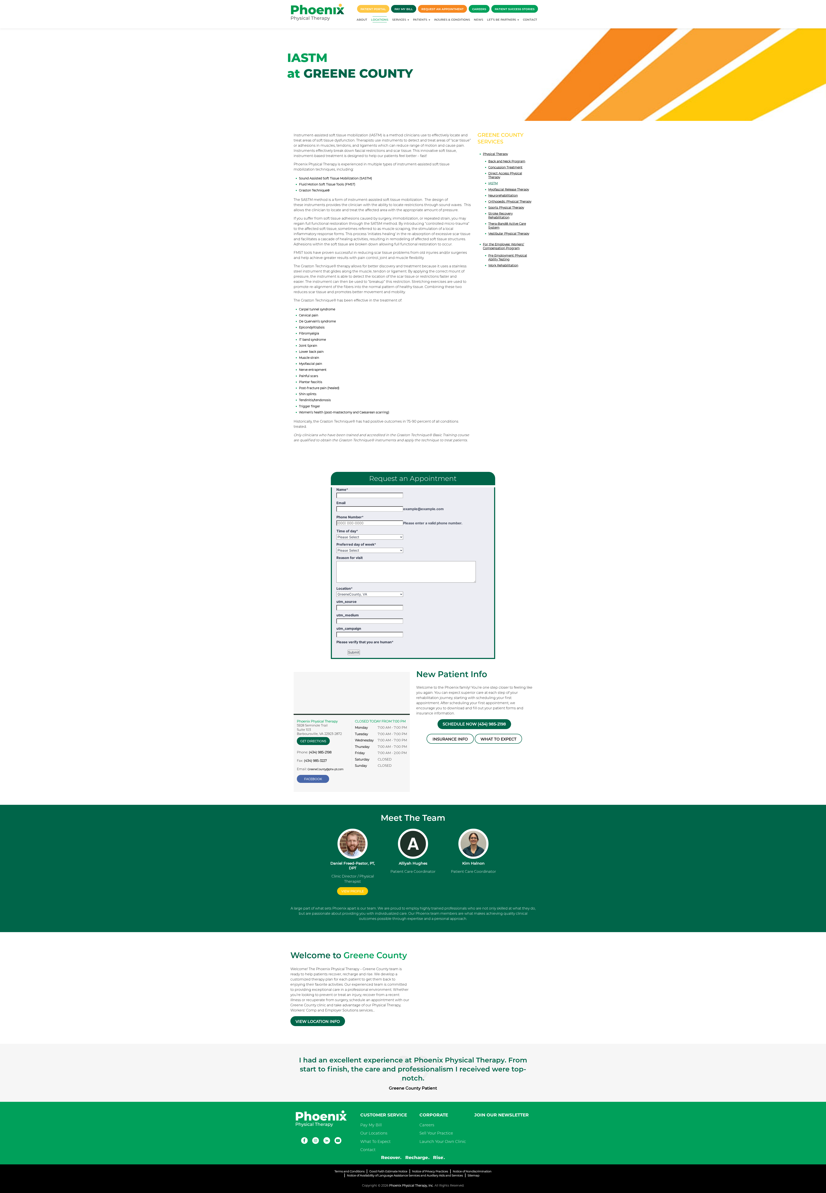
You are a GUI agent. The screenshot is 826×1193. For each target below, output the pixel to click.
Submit (353, 652)
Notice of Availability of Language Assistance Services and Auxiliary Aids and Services (405, 1175)
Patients (420, 19)
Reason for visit (349, 558)
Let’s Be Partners (502, 19)
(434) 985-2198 (320, 752)
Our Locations (373, 1133)
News (478, 19)
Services (399, 19)
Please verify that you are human (364, 642)
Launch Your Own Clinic (442, 1141)
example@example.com (423, 509)
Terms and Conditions (349, 1171)
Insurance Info (450, 739)
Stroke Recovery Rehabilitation (500, 215)
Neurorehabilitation (503, 195)
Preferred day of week (356, 544)
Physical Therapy (495, 154)
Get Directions (313, 741)
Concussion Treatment (505, 167)
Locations (379, 19)
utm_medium (347, 615)
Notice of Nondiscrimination (472, 1171)
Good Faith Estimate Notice (388, 1171)
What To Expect (375, 1141)
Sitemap (473, 1175)
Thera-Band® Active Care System (507, 225)
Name (342, 489)
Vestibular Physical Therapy (508, 234)
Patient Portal (373, 9)
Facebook (313, 779)
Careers (479, 9)
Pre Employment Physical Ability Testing (507, 257)
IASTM (493, 183)
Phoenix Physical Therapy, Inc (411, 1185)
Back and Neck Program (506, 161)
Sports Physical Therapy (506, 207)
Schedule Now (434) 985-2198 (474, 724)
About (362, 19)
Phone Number (350, 517)
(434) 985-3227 (315, 761)
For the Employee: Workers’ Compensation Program (503, 246)
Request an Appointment (442, 9)
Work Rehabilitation (503, 265)
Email (340, 503)
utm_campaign (348, 628)
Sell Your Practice (436, 1133)
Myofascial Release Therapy (508, 189)
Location (344, 588)
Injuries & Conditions (452, 19)
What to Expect (498, 739)
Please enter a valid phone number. (432, 523)
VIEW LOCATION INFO (318, 1021)
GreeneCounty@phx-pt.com (326, 769)
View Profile (352, 891)
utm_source (346, 601)
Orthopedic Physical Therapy (509, 201)
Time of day (347, 531)
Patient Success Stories (515, 9)
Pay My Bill (404, 9)
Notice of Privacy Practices (430, 1171)
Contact (530, 19)
